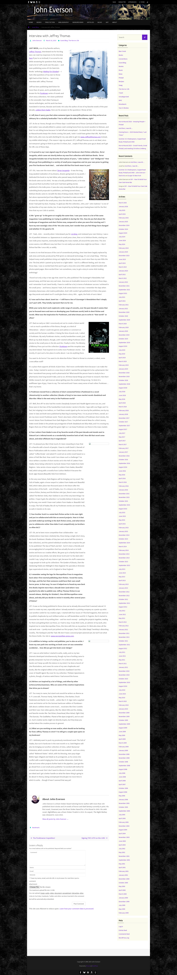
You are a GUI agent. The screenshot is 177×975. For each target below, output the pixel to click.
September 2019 (124, 342)
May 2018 (122, 399)
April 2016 (122, 478)
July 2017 (122, 433)
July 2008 (122, 773)
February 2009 (124, 747)
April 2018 (122, 403)
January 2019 (123, 369)
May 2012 (122, 618)
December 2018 (124, 373)
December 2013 (124, 554)
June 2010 (122, 694)
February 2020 (124, 327)
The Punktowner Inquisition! (43, 838)
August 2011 (123, 648)
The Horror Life (73, 40)
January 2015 (123, 531)
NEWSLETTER (122, 2)
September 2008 (124, 765)
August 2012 (123, 607)
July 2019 (122, 350)
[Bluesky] (31, 2)
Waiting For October (50, 71)
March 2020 (123, 324)
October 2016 (123, 459)
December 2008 (124, 754)
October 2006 (123, 788)
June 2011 (122, 656)
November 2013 (124, 558)
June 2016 (122, 471)
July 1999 (122, 905)
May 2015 (122, 520)
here (31, 58)
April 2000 (122, 890)
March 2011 (123, 663)
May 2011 (122, 660)
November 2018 (124, 376)
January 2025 (123, 221)
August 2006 (123, 792)
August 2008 (123, 769)
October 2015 (123, 501)
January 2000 (123, 898)
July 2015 (122, 512)
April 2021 (122, 301)
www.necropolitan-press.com (62, 636)
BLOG (114, 2)
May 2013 (122, 577)
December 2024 (124, 225)
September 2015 (124, 505)
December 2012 (124, 592)
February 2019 (124, 365)
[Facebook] (28, 2)
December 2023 (124, 255)
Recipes (121, 81)
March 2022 (123, 278)
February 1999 (124, 913)
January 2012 (123, 629)
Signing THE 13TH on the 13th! (94, 838)
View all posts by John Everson (55, 819)
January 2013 (123, 588)
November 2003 (124, 837)
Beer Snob (122, 51)
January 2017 (123, 452)
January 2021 (123, 308)
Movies (121, 66)
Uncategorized (124, 97)
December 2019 (124, 335)
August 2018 (123, 388)
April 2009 (122, 739)
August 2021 (123, 293)
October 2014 (123, 539)
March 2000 (123, 894)
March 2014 (123, 546)
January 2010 (123, 709)
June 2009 (122, 731)
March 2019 (123, 361)
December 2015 (124, 494)
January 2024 (123, 252)
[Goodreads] (39, 2)
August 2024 (123, 233)
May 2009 (122, 735)
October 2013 (123, 561)
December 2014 (124, 535)
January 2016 (123, 490)
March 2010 (123, 701)
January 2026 (123, 206)
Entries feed (123, 930)
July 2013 (122, 569)
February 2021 (124, 305)
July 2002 (122, 849)
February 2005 (124, 822)
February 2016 (124, 486)
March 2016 (123, 482)
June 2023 (122, 259)
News (120, 74)
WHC (120, 100)
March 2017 (123, 444)
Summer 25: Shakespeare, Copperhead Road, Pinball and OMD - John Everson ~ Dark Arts (132, 173)
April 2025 (122, 214)
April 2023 (122, 263)
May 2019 (122, 354)
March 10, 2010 (51, 40)
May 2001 (122, 864)
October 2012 (123, 599)
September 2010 (124, 682)
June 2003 (122, 841)
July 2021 (122, 297)
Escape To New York (134, 176)
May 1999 (122, 909)
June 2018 (122, 395)
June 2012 (122, 614)
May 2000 (122, 886)
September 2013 (124, 565)
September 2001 (124, 860)
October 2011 (123, 641)
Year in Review (124, 108)
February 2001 (124, 871)
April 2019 (122, 358)
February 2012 (124, 626)
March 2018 (123, 407)
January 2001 (123, 875)
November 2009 (124, 716)
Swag (120, 85)
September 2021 (124, 290)
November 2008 (124, 758)
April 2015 (122, 524)
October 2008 (123, 762)
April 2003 (122, 845)
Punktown (44, 93)
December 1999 (124, 901)
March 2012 (123, 622)
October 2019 (123, 339)
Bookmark (35, 827)
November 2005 (124, 803)
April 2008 (122, 781)
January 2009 (123, 750)
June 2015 (122, 516)
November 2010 (124, 675)
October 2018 (123, 380)
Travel (121, 93)
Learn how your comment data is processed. (77, 908)
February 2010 (124, 705)
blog (74, 234)
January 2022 (123, 282)
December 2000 (124, 879)
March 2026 (123, 203)
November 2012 (124, 595)
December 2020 (124, 312)
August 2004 (123, 830)
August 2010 (123, 686)
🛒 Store (142, 2)
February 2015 (124, 528)
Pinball (121, 78)
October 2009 (123, 720)
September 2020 (124, 320)
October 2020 (123, 316)
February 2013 (124, 584)
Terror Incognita (63, 170)
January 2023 (123, 271)
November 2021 (124, 286)
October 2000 (123, 883)
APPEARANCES (132, 2)
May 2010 (122, 698)
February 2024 (124, 248)
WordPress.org (124, 938)
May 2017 (122, 437)
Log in (121, 926)
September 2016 (124, 463)
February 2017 (124, 448)
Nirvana (88, 966)
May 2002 (122, 852)
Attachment (33, 884)
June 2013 (122, 573)
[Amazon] (36, 2)
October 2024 (123, 229)
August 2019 (123, 346)
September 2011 (124, 645)
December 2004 (124, 826)
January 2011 (123, 667)
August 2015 (123, 509)
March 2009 (123, 743)
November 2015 (124, 497)
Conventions (123, 59)
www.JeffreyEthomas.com (91, 137)
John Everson (37, 40)
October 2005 (123, 807)
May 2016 (122, 475)
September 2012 (124, 603)
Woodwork (122, 104)
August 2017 (123, 429)
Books (121, 55)
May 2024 (122, 244)
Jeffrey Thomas (35, 51)
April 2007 (122, 784)
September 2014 (124, 543)
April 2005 (122, 818)
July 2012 (122, 611)
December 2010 (124, 671)
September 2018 (124, 384)
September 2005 (124, 811)
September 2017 (124, 425)
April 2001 (122, 867)
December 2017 (124, 418)
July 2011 (122, 652)
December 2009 (124, 713)
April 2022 (122, 274)
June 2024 (122, 240)
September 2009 (124, 724)
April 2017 (122, 441)
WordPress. (95, 966)
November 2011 (124, 637)
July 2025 (122, 210)
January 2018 (123, 414)
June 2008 (122, 777)
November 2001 (124, 856)
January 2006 (123, 799)
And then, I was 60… (126, 128)
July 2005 (122, 815)
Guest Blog (35, 27)
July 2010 (122, 690)
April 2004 (122, 833)
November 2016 (124, 456)
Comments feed (124, 934)
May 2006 (122, 796)
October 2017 (123, 422)
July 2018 (122, 391)
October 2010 (123, 679)
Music (121, 70)
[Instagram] (34, 2)
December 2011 (124, 633)
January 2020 (123, 331)
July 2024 (122, 237)
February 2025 (124, 218)
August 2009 (123, 728)
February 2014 (124, 550)
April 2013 (122, 580)
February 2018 (124, 410)
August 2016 (123, 467)
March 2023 (123, 267)
